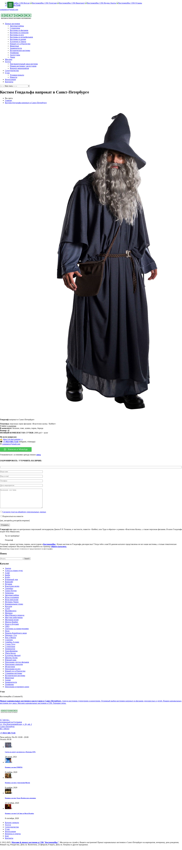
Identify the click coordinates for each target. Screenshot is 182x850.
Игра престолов (11, 600)
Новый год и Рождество (20, 44)
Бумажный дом (11, 579)
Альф (7, 573)
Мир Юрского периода (14, 615)
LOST (7, 608)
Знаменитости (16, 48)
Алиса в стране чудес (14, 570)
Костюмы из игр (17, 35)
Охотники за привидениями (17, 629)
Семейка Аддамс (12, 642)
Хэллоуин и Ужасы (18, 41)
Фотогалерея (10, 79)
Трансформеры (11, 651)
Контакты (9, 82)
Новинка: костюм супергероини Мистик (17, 782)
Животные (14, 46)
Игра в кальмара (12, 597)
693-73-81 (14, 442)
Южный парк (10, 660)
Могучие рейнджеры (14, 617)
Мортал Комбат (11, 622)
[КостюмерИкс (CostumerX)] (16, 19)
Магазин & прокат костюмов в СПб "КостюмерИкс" (35, 842)
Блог (7, 836)
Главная (8, 100)
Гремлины (9, 593)
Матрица (9, 613)
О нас (7, 73)
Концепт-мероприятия (19, 68)
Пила (7, 631)
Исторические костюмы (20, 50)
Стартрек (9, 640)
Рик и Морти (10, 637)
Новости (13, 77)
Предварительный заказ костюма (24, 64)
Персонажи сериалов (14, 664)
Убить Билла (10, 653)
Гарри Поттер (11, 591)
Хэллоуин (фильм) (13, 655)
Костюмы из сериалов (19, 33)
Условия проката (17, 75)
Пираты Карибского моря (16, 633)
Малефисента (10, 611)
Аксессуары (15, 55)
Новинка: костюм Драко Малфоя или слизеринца (20, 798)
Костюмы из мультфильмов (21, 37)
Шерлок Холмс (11, 658)
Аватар (8, 568)
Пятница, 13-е (11, 635)
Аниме (8, 680)
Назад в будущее (12, 624)
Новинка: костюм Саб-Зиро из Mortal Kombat (19, 813)
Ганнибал (9, 588)
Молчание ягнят (12, 620)
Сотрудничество (12, 70)
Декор (12, 57)
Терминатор (10, 649)
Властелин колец (12, 586)
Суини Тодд (10, 644)
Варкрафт (9, 582)
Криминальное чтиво (14, 604)
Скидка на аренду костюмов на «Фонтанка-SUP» (20, 752)
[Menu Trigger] (10, 5)
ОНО (7, 626)
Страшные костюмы (13, 673)
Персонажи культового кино (17, 687)
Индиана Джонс (12, 602)
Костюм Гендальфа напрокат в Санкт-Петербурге (26, 103)
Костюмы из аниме (18, 39)
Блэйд (7, 577)
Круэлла (8, 606)
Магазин (8, 59)
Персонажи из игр (12, 669)
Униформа (14, 53)
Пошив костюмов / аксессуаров (23, 66)
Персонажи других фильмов (17, 662)
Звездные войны (17, 26)
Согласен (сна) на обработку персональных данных (24, 512)
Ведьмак (8, 584)
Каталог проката (12, 822)
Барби (7, 575)
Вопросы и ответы (13, 834)
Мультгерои (10, 667)
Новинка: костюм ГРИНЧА (13, 767)
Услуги (8, 62)
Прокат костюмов (12, 24)
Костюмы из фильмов (19, 30)
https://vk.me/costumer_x (13, 439)
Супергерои (15, 28)
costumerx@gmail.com (9, 9)
